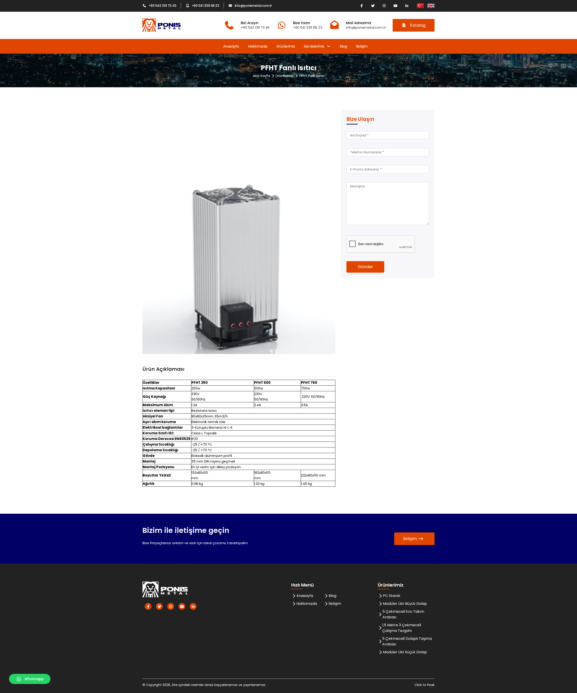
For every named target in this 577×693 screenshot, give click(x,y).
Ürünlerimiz (285, 46)
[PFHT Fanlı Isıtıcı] (238, 231)
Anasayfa (231, 46)
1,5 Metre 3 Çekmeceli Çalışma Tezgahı (401, 627)
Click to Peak (424, 685)
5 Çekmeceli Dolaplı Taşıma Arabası (407, 641)
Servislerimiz (314, 46)
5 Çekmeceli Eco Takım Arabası (403, 614)
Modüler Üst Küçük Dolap (405, 652)
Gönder (365, 266)
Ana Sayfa (261, 75)
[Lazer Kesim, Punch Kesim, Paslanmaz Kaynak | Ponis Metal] (161, 25)
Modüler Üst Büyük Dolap (405, 603)
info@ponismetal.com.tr (253, 5)
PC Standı (391, 595)
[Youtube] (395, 5)
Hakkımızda (257, 46)
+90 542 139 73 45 (162, 5)
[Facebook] (361, 5)
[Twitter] (372, 5)
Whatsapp (34, 678)
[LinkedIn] (406, 5)
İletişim (361, 46)
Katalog (418, 25)
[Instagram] (384, 5)
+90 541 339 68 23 (205, 5)
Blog (343, 46)
